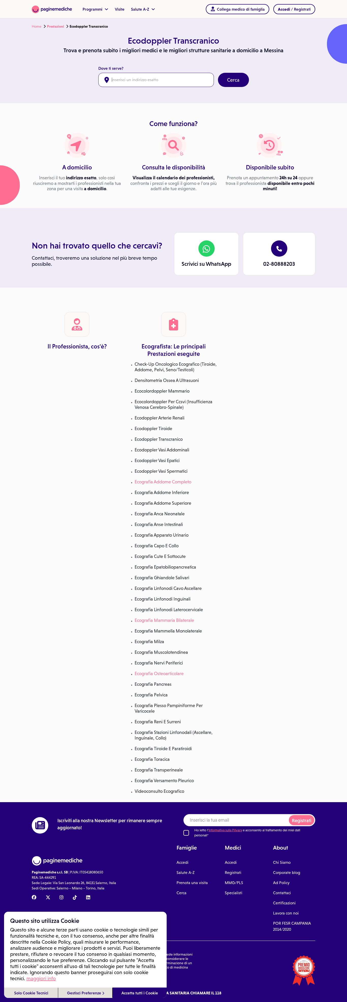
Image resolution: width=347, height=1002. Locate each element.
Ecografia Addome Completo (163, 481)
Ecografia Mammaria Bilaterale (164, 620)
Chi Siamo (282, 862)
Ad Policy (281, 883)
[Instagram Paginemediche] (61, 898)
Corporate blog (286, 872)
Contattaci (282, 893)
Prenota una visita (192, 883)
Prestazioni (55, 26)
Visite (119, 9)
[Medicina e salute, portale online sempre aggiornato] (52, 9)
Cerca (233, 80)
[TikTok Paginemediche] (75, 898)
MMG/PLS (234, 883)
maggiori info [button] (41, 978)
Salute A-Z (140, 9)
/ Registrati (294, 9)
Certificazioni (284, 903)
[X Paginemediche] (48, 898)
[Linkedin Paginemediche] (88, 898)
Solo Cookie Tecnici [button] (31, 993)
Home (36, 26)
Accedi (182, 862)
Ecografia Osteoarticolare (159, 673)
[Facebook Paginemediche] (34, 898)
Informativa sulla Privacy (225, 830)
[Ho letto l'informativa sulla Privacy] (186, 833)
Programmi (93, 9)
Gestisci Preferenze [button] (84, 993)
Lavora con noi (286, 913)
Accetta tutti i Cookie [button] (139, 993)
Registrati (301, 820)
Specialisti (233, 893)
